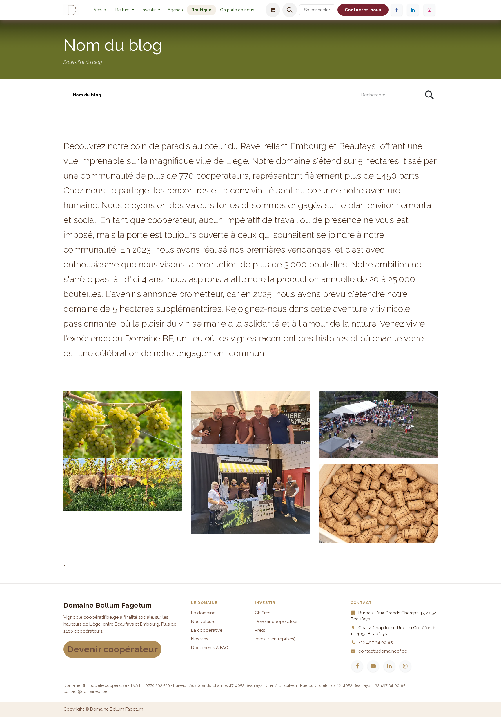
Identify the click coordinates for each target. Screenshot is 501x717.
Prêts (260, 630)
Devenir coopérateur (112, 649)
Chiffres (262, 612)
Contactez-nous (363, 9)
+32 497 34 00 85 (375, 642)
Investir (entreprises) (275, 639)
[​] (68, 95)
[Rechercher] (429, 95)
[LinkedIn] (413, 10)
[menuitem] (101, 10)
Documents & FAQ (209, 647)
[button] (289, 10)
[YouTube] (373, 666)
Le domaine (203, 612)
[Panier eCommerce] (273, 10)
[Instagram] (429, 10)
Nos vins (199, 639)
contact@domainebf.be (382, 651)
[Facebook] (396, 10)
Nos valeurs (203, 621)
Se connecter (317, 9)
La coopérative (206, 630)
